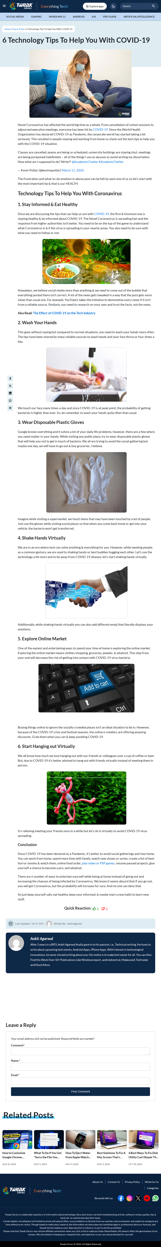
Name (15, 1060)
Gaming (36, 16)
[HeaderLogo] (23, 6)
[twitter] (10, 386)
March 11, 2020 (73, 170)
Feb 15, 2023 (37, 923)
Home (8, 29)
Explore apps (97, 6)
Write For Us (152, 1181)
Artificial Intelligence (139, 16)
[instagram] (129, 1197)
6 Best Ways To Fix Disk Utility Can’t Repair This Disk (143, 1157)
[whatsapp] (155, 1197)
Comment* (18, 1045)
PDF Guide (109, 16)
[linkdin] (10, 393)
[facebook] (10, 378)
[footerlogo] (16, 1190)
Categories (153, 1187)
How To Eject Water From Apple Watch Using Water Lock (78, 1157)
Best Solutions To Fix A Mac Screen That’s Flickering (111, 1157)
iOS (94, 16)
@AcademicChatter (85, 162)
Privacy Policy (132, 1181)
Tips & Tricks (18, 29)
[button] (113, 6)
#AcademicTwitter (111, 162)
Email (15, 1075)
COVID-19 (100, 129)
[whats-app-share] (10, 400)
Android (79, 16)
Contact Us (114, 1181)
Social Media (15, 16)
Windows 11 (57, 16)
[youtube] (147, 1197)
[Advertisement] (80, 999)
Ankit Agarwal (74, 923)
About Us (97, 1181)
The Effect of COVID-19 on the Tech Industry (64, 313)
